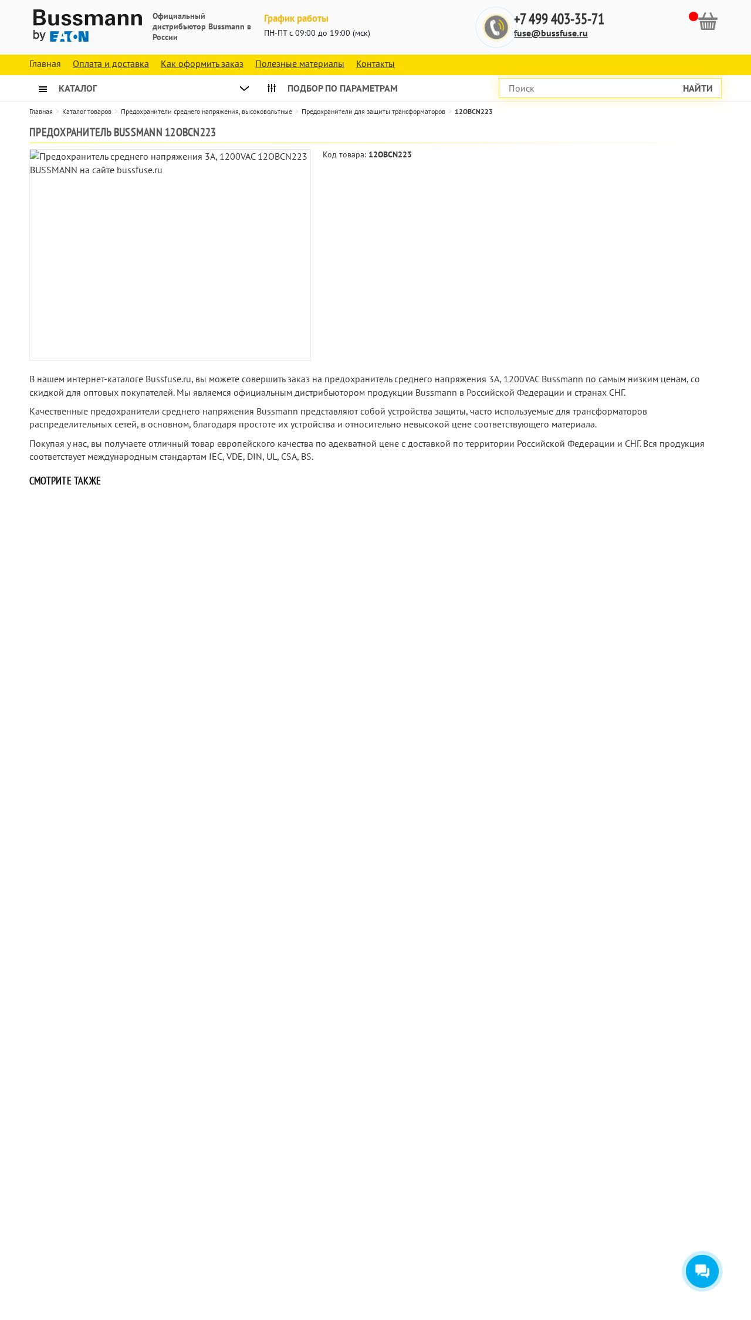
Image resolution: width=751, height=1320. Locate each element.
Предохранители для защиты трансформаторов (373, 111)
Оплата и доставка (111, 63)
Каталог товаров (86, 111)
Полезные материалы (299, 63)
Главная (41, 111)
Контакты (375, 63)
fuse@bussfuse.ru (551, 33)
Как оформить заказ (202, 63)
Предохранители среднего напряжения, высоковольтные (206, 111)
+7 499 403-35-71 (559, 19)
